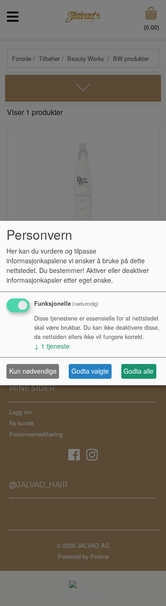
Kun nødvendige (33, 371)
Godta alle (139, 371)
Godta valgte (90, 371)
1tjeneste (52, 346)
